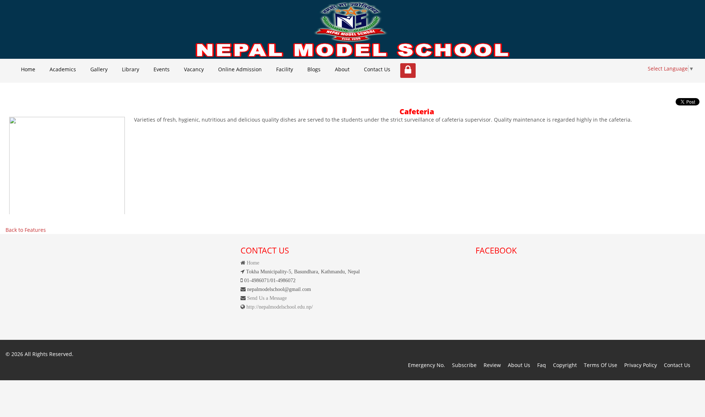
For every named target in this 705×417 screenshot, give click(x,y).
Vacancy (194, 69)
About (342, 69)
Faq (541, 365)
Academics (63, 69)
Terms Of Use (600, 365)
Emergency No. (426, 365)
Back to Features (26, 229)
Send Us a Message (266, 298)
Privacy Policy (640, 365)
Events (161, 69)
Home (28, 69)
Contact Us (377, 69)
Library (130, 69)
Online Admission (240, 69)
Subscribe (464, 365)
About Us (519, 365)
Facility (284, 69)
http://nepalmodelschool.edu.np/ (279, 306)
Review (492, 365)
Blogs (314, 69)
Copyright (565, 365)
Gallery (99, 69)
